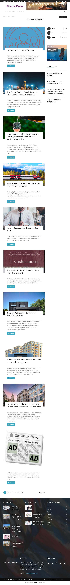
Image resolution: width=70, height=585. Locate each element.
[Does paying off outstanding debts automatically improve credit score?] (6, 508)
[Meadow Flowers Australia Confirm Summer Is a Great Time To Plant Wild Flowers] (28, 514)
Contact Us (36, 1)
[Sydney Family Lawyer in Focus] (24, 38)
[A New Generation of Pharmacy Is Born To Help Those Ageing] (28, 523)
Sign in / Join (19, 1)
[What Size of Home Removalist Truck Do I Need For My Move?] (24, 350)
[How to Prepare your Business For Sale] (24, 218)
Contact (60, 580)
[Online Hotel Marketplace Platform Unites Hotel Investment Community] (24, 395)
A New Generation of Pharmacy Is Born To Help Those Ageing (38, 523)
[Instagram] (59, 1)
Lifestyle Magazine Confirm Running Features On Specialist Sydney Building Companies (17, 528)
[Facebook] (54, 1)
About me (54, 580)
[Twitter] (62, 1)
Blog (49, 580)
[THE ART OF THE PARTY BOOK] (6, 536)
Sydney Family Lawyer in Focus (21, 50)
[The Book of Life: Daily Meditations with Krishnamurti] (24, 261)
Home (25, 1)
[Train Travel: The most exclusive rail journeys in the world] (24, 174)
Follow (65, 33)
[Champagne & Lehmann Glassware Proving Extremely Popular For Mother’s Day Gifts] (24, 127)
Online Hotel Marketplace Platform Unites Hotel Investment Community (56, 92)
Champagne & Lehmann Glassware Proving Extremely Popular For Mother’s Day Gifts (22, 136)
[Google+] (57, 1)
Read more (11, 66)
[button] (64, 12)
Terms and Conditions (31, 582)
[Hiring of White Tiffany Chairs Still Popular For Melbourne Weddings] (6, 543)
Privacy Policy (41, 582)
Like (66, 28)
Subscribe (64, 37)
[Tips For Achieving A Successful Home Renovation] (24, 303)
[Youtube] (65, 1)
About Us (30, 1)
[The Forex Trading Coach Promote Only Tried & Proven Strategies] (24, 83)
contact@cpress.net (31, 573)
